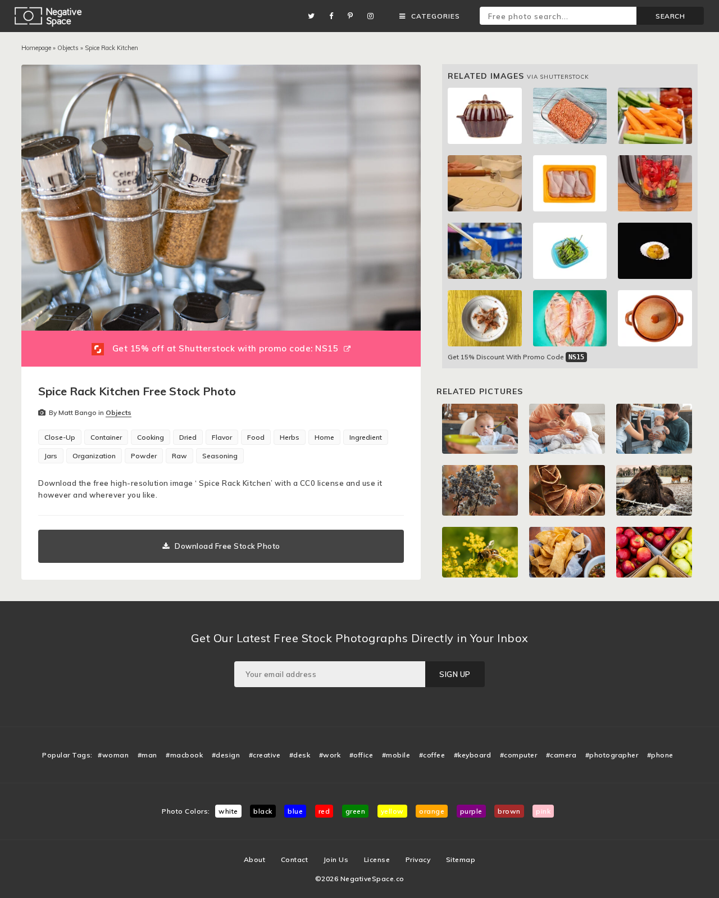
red (324, 811)
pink (543, 811)
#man (147, 755)
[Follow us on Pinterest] (353, 16)
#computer (519, 755)
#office (361, 755)
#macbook (184, 755)
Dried (188, 437)
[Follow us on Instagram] (373, 16)
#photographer (612, 755)
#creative (265, 755)
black (262, 811)
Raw (179, 456)
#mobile (396, 755)
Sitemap (461, 859)
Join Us (336, 859)
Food (256, 437)
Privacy (418, 859)
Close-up (59, 437)
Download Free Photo (227, 545)
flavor (222, 437)
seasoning (220, 456)
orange (431, 811)
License (377, 859)
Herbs (289, 437)
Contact (294, 859)
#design (226, 755)
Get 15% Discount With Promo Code (516, 357)
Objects (68, 48)
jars (50, 456)
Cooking (150, 437)
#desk (300, 755)
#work (330, 755)
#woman (113, 755)
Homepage (36, 48)
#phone (660, 755)
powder (144, 456)
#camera (561, 755)
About (255, 859)
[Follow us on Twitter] (314, 16)
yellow (392, 811)
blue (295, 811)
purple (471, 811)
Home (324, 437)
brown (509, 811)
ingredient (365, 437)
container (106, 437)
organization (94, 456)
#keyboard (473, 755)
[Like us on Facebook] (334, 16)
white (228, 811)
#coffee (432, 755)
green (355, 811)
